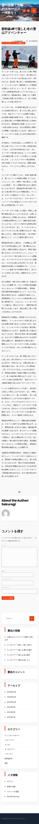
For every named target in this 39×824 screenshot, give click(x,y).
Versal (22, 818)
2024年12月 (11, 692)
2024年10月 (11, 702)
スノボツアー (10, 749)
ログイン (10, 781)
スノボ (15, 43)
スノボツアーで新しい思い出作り (19, 645)
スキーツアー (10, 740)
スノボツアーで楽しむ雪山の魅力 (19, 650)
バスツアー (9, 754)
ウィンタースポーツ (7, 43)
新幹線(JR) (21, 43)
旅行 (19, 492)
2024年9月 (11, 707)
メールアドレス (7, 579)
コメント (4, 545)
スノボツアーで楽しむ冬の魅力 (18, 655)
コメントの (13, 792)
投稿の (11, 787)
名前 (3, 571)
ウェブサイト (5, 587)
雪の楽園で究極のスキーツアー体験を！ (12, 9)
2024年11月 (11, 697)
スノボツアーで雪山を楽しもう (18, 660)
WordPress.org (13, 797)
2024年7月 (11, 717)
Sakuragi (34, 41)
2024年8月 (11, 712)
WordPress (14, 818)
